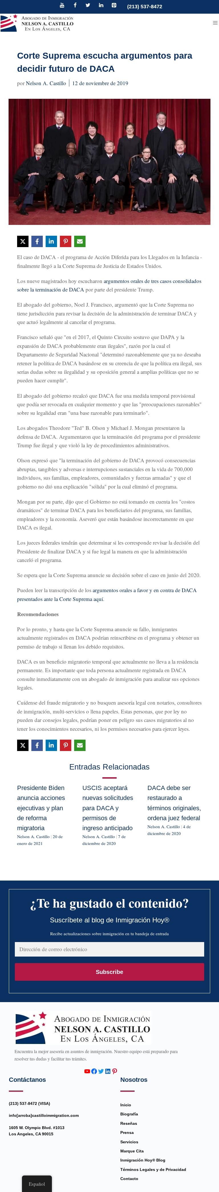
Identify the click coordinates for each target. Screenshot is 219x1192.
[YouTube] (62, 5)
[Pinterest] (114, 5)
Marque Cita (132, 1151)
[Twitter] (88, 5)
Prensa (127, 1132)
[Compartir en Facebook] (37, 241)
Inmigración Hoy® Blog (142, 1160)
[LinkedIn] (101, 5)
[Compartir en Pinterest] (65, 241)
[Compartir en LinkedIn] (51, 241)
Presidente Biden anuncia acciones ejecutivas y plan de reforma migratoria (41, 808)
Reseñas (128, 1123)
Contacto (129, 1178)
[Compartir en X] (23, 241)
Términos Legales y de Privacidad (153, 1169)
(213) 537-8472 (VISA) (29, 1103)
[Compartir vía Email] (80, 241)
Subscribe (109, 972)
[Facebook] (75, 5)
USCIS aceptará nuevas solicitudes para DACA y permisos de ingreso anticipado (107, 808)
